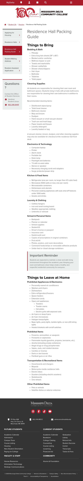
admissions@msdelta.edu (62, 419)
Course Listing (9, 443)
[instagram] (33, 412)
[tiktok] (44, 412)
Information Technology (13, 464)
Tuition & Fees (68, 452)
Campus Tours (9, 440)
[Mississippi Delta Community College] (41, 13)
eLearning (47, 449)
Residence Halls (11, 42)
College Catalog (49, 440)
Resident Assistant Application (12, 69)
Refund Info (67, 440)
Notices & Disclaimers (40, 473)
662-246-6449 (13, 105)
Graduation (67, 435)
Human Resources (11, 461)
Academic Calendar (11, 435)
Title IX (25, 476)
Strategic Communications (14, 467)
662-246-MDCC (38, 419)
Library (65, 438)
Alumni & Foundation (51, 461)
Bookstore (47, 438)
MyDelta (10, 2)
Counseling (47, 443)
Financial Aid (48, 452)
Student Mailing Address (11, 60)
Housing (21, 24)
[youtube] (50, 412)
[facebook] (39, 412)
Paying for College (11, 452)
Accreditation (55, 476)
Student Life (12, 24)
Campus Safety (53, 473)
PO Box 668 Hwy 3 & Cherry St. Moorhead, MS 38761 (18, 421)
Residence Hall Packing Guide (10, 50)
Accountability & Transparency (39, 476)
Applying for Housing (9, 34)
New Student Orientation (13, 449)
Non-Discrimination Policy (68, 473)
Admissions (8, 438)
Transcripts (67, 449)
